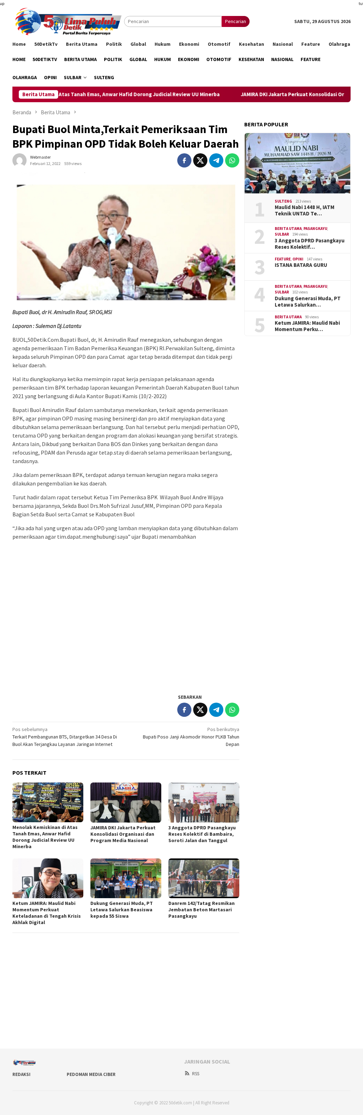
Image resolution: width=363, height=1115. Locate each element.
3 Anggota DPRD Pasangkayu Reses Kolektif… (310, 243)
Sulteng (283, 201)
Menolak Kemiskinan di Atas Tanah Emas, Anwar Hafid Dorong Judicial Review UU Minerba (45, 837)
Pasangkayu (315, 228)
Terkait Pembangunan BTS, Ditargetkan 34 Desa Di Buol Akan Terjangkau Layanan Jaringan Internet (64, 736)
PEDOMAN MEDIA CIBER (91, 1074)
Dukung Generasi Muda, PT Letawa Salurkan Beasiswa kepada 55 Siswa (121, 909)
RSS (195, 1074)
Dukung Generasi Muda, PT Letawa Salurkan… (308, 301)
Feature (283, 259)
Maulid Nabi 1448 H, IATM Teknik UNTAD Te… (304, 210)
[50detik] (68, 21)
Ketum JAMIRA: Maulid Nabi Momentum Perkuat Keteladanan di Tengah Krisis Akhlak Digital (46, 912)
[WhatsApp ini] (232, 160)
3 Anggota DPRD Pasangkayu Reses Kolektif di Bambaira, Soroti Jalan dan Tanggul (202, 834)
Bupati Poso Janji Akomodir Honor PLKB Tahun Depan (191, 736)
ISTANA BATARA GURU (301, 265)
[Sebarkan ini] (184, 160)
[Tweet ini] (200, 160)
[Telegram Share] (216, 160)
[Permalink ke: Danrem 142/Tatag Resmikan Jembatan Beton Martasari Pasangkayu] (203, 878)
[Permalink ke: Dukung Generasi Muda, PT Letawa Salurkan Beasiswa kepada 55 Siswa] (125, 878)
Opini (297, 259)
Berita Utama (288, 228)
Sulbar (282, 234)
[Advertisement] (125, 637)
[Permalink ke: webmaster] (19, 159)
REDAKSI (21, 1074)
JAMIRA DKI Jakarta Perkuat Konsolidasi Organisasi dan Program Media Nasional (123, 834)
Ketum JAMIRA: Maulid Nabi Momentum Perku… (307, 326)
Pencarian (235, 21)
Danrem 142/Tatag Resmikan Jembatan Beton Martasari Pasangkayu (201, 909)
